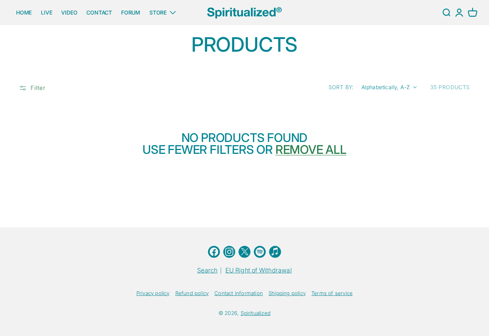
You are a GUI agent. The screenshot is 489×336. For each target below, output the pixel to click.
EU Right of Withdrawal (258, 270)
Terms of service (332, 293)
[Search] (446, 13)
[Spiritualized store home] (244, 12)
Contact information (238, 293)
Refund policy (192, 293)
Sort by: (341, 87)
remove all (311, 150)
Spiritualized (256, 313)
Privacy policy (153, 293)
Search (207, 270)
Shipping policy (287, 293)
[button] (473, 13)
